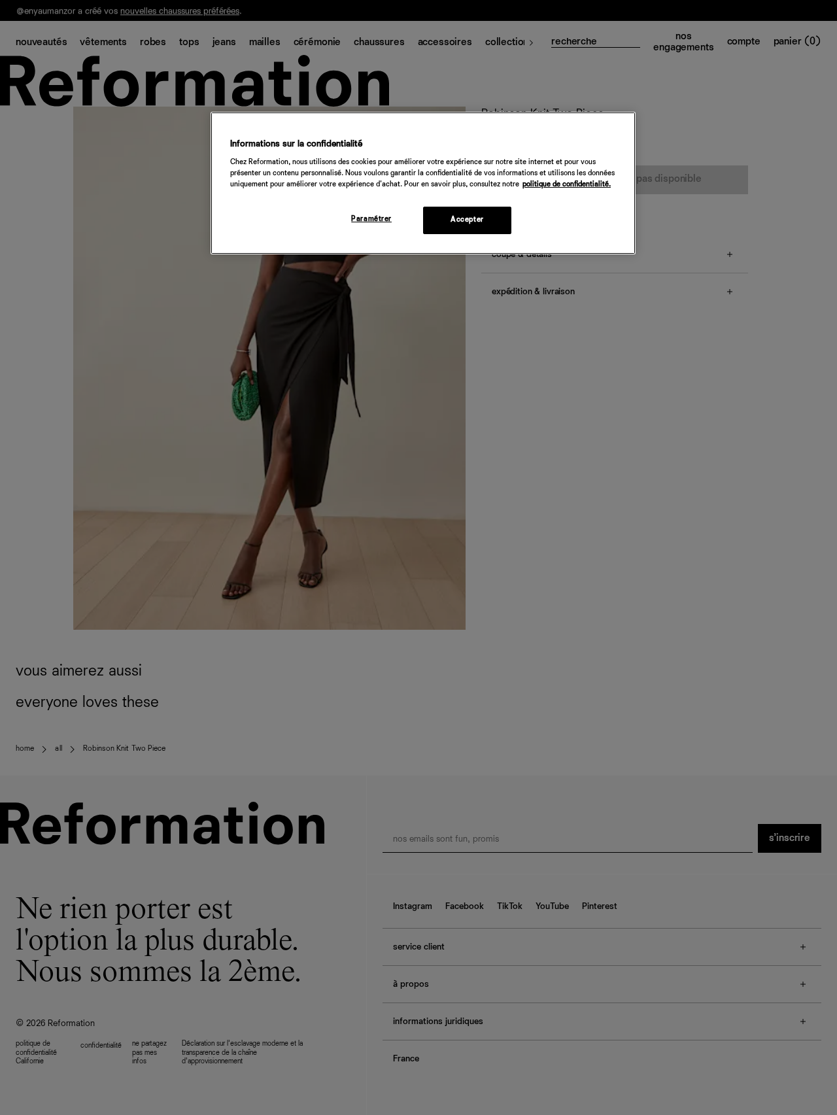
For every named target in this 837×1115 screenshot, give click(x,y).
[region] (423, 183)
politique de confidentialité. (566, 184)
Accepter (467, 220)
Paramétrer (371, 219)
